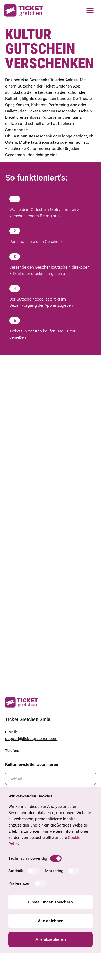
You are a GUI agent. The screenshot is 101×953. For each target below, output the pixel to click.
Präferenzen (19, 883)
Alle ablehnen (50, 920)
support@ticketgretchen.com (31, 738)
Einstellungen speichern (50, 901)
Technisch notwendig (27, 858)
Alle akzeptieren (50, 939)
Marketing (54, 870)
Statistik (15, 870)
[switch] (56, 858)
